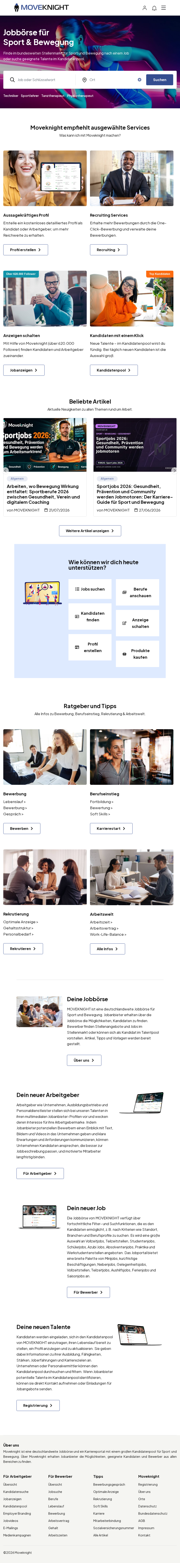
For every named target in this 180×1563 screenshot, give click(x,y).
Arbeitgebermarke (70, 1122)
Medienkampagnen (17, 1535)
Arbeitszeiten (57, 1535)
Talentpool (150, 1032)
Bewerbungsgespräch (109, 1484)
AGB (141, 1521)
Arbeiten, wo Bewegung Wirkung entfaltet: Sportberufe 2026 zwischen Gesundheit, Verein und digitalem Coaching (43, 494)
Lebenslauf (56, 1506)
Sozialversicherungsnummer (113, 1528)
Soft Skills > (100, 813)
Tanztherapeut (53, 96)
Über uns (144, 1492)
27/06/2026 (149, 510)
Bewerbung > (15, 807)
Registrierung (148, 1484)
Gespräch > (13, 813)
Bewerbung (56, 1513)
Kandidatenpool (99, 1337)
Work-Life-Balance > (108, 934)
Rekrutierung (102, 1499)
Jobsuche (55, 1492)
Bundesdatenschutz (152, 1513)
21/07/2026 (59, 510)
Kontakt (144, 1535)
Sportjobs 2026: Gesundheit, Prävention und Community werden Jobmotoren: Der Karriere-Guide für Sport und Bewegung (135, 494)
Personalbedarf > (18, 934)
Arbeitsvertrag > (104, 928)
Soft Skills (100, 1506)
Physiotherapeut (80, 96)
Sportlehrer (30, 96)
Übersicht (10, 1484)
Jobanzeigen (12, 1499)
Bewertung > (101, 807)
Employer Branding (17, 1513)
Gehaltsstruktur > (18, 927)
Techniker (10, 96)
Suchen (159, 79)
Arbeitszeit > (101, 921)
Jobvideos (10, 1521)
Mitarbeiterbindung (107, 1521)
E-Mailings (10, 1528)
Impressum (146, 1528)
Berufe (53, 1499)
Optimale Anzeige (106, 1492)
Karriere (98, 1513)
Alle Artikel (100, 1535)
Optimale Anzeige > (20, 921)
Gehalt (53, 1528)
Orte (141, 1499)
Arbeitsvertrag (58, 1521)
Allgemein (17, 478)
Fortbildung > (102, 801)
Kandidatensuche (16, 1492)
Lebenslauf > (14, 801)
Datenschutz (147, 1506)
